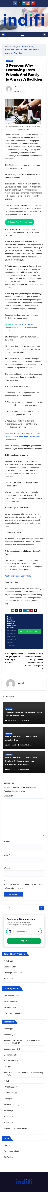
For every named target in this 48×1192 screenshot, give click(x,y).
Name (7, 842)
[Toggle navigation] (22, 34)
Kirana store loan (11, 1001)
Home (8, 46)
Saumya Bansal (26, 720)
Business (10, 60)
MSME (6, 1081)
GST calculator (10, 1157)
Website (7, 868)
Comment (8, 796)
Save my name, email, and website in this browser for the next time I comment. (23, 886)
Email (7, 855)
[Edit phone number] (39, 931)
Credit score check (11, 1151)
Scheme (7, 1111)
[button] (40, 35)
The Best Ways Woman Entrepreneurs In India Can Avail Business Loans (22, 327)
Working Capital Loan (13, 973)
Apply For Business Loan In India (18, 576)
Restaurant (8, 1093)
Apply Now (24, 941)
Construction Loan (11, 995)
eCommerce (9, 1061)
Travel (6, 1122)
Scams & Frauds (11, 1105)
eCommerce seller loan (13, 1013)
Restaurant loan (10, 1007)
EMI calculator (10, 1145)
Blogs (15, 46)
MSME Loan (9, 961)
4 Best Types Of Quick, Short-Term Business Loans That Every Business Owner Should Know (23, 436)
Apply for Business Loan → (29, 631)
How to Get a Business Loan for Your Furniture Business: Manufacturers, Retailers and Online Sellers (21, 761)
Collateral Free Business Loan (20, 222)
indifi (19, 86)
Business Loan (10, 967)
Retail (6, 1099)
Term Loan (8, 979)
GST (6, 1067)
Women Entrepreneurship (14, 1128)
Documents (8, 1055)
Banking (7, 1029)
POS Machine (9, 1087)
